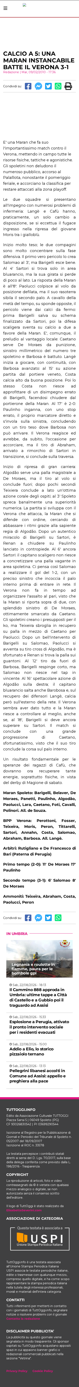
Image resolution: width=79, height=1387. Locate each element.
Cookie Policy (42, 1371)
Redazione (11, 72)
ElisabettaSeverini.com (24, 1210)
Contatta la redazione (23, 1319)
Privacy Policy (16, 1371)
